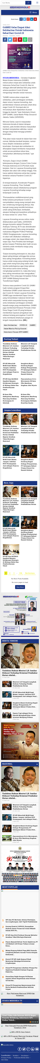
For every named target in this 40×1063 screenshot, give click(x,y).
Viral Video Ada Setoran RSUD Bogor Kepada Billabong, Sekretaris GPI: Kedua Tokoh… (19, 1017)
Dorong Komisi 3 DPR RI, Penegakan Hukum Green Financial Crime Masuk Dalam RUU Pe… (20, 928)
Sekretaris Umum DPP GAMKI (16, 332)
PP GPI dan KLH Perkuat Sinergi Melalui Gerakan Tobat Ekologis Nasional (21, 936)
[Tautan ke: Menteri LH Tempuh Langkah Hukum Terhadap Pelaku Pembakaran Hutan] (7, 684)
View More (20, 587)
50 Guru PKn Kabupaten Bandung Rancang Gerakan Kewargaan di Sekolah (11, 398)
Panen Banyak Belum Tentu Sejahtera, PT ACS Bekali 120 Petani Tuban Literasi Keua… (22, 944)
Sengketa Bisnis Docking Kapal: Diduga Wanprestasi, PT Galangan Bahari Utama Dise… (25, 705)
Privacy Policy (6, 1058)
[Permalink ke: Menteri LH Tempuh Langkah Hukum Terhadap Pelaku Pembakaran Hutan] (29, 419)
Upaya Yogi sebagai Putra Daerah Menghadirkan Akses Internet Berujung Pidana (24, 715)
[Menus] (38, 2)
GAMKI (32, 325)
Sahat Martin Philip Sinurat (15, 329)
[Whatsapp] (25, 39)
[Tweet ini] (10, 39)
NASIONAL (12, 36)
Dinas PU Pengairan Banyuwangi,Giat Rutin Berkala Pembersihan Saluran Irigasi (20, 987)
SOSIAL (18, 36)
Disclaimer (25, 1055)
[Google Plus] (28, 19)
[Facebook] (21, 19)
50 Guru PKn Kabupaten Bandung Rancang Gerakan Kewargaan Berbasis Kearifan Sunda (29, 398)
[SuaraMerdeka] (20, 8)
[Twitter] (25, 19)
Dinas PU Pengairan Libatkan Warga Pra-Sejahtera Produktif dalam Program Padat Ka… (22, 970)
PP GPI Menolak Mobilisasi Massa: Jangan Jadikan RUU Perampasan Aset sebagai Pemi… (25, 694)
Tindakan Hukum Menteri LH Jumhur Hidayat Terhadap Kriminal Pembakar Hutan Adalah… (19, 672)
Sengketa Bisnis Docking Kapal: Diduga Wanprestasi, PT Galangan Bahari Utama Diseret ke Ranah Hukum (29, 368)
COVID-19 (23, 325)
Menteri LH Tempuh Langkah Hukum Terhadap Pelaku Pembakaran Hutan (29, 347)
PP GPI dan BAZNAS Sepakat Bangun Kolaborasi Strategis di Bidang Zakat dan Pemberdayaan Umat (11, 384)
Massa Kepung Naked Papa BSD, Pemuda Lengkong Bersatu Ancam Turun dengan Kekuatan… (21, 952)
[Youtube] (35, 19)
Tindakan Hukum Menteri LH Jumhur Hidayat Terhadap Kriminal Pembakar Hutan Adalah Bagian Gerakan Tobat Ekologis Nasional (11, 351)
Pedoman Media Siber (21, 1058)
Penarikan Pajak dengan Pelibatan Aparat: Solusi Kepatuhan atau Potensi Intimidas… (20, 978)
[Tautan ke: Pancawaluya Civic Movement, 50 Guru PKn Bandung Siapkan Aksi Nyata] (7, 838)
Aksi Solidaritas (10, 325)
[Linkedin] (32, 19)
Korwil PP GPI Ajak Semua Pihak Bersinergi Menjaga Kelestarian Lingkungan (18, 961)
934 (20, 573)
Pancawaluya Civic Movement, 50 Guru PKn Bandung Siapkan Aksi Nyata (29, 382)
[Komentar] (30, 39)
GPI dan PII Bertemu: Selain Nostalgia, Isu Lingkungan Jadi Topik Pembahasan (21, 921)
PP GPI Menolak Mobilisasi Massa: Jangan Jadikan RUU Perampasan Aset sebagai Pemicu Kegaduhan (11, 368)
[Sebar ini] (5, 39)
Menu (34, 12)
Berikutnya (30, 573)
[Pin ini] (20, 39)
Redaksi (16, 1055)
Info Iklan (4, 1060)
